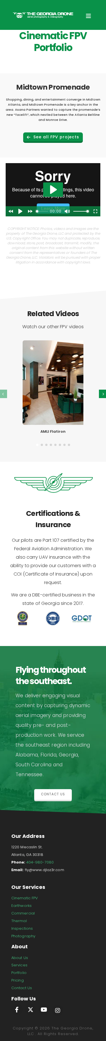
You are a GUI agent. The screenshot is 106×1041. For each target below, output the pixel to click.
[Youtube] (44, 1009)
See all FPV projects (55, 137)
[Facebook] (17, 1009)
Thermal (19, 921)
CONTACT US (53, 794)
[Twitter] (30, 1009)
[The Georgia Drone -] (43, 15)
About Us (19, 957)
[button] (37, 444)
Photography (23, 936)
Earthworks (21, 905)
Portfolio (19, 972)
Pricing (17, 980)
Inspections (22, 928)
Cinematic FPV (24, 898)
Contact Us (21, 988)
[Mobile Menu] (88, 18)
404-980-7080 (40, 862)
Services (19, 965)
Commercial (23, 913)
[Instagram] (57, 1010)
